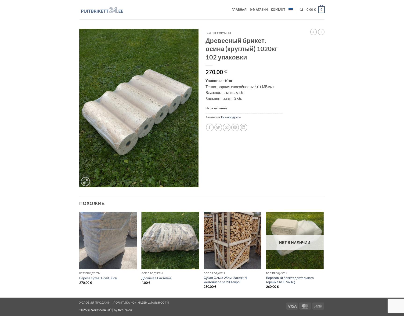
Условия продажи (94, 302)
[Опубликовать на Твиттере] (218, 127)
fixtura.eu (125, 310)
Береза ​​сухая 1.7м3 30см (98, 278)
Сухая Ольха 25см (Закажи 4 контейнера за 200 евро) (225, 280)
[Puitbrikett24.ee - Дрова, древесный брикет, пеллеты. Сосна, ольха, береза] (102, 10)
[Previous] (79, 254)
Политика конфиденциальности (141, 302)
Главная (239, 9)
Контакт (278, 9)
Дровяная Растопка (156, 278)
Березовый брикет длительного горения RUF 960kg (290, 280)
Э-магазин (259, 9)
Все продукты (218, 33)
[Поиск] (301, 9)
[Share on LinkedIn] (243, 127)
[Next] (323, 254)
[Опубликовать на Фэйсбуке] (210, 127)
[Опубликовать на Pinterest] (235, 127)
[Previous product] (321, 32)
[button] (316, 9)
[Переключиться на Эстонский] (291, 10)
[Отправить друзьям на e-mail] (227, 127)
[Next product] (313, 32)
